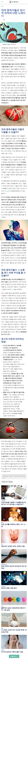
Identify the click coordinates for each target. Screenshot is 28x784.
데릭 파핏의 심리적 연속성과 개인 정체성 (14, 567)
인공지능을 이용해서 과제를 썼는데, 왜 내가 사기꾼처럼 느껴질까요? (13, 503)
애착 (21, 376)
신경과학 (3, 500)
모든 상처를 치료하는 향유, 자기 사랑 (13, 525)
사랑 (13, 289)
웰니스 (2, 6)
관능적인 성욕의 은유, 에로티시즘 (13, 546)
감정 (2, 606)
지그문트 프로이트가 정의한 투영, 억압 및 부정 (14, 631)
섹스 (2, 544)
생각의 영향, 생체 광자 (9, 588)
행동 (16, 209)
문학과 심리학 (4, 564)
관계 (12, 151)
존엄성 (6, 191)
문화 (2, 628)
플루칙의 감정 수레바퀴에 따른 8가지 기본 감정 (13, 609)
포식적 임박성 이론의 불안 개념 (12, 652)
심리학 (2, 650)
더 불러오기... (14, 656)
